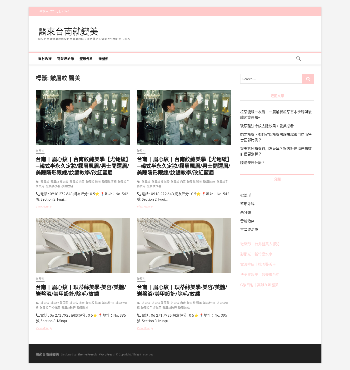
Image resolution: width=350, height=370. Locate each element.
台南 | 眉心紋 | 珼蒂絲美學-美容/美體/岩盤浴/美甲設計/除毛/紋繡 (81, 290)
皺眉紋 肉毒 (77, 181)
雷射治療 (45, 58)
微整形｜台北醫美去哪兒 (260, 244)
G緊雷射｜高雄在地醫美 (259, 285)
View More (45, 206)
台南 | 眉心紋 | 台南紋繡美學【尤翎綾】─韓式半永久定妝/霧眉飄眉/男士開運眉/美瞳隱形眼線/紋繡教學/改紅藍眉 (82, 165)
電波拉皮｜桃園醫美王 (258, 264)
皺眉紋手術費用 (50, 307)
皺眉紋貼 (67, 186)
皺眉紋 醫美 (93, 181)
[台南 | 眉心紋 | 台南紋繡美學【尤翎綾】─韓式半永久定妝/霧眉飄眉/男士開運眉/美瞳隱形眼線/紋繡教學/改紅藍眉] (83, 117)
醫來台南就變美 (68, 31)
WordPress (106, 354)
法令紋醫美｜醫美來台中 (260, 274)
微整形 (104, 58)
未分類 (245, 212)
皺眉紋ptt (209, 181)
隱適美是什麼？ (252, 162)
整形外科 (86, 58)
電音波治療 (65, 58)
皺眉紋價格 (109, 181)
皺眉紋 (44, 181)
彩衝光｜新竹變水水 (256, 254)
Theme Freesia (87, 354)
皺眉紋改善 (53, 186)
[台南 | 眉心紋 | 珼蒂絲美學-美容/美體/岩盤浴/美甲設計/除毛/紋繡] (83, 245)
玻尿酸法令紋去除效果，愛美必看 (267, 126)
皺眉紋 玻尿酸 (59, 181)
